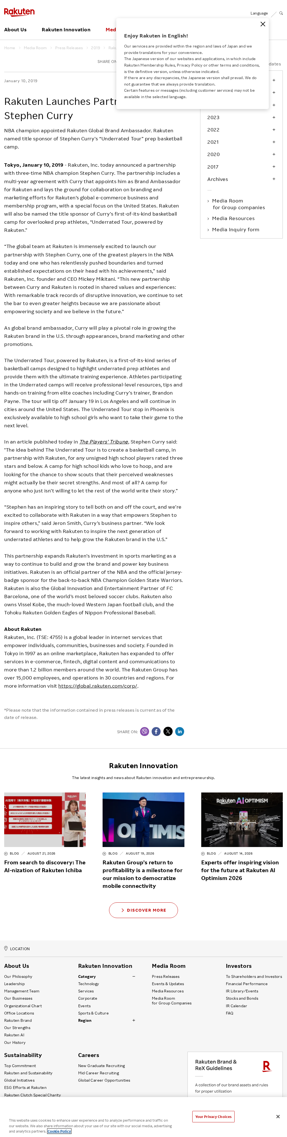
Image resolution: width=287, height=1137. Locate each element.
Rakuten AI (14, 1035)
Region (84, 1020)
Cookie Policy (59, 1131)
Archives (217, 179)
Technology (88, 984)
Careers (88, 1055)
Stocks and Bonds (242, 998)
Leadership (14, 984)
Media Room (35, 48)
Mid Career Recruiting (98, 1073)
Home (9, 48)
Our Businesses (18, 998)
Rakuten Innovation (66, 29)
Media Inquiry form (236, 229)
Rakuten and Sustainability (28, 1073)
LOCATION (20, 949)
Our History (15, 1042)
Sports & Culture (93, 1013)
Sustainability (23, 1055)
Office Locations (19, 1013)
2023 (213, 117)
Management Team (21, 991)
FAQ (229, 1013)
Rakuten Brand (18, 1020)
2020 (213, 154)
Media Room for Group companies (239, 203)
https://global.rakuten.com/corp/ (97, 686)
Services (86, 991)
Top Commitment (20, 1065)
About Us (15, 29)
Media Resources (234, 218)
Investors (239, 966)
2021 (213, 142)
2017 (212, 167)
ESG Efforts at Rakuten (25, 1087)
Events (84, 1006)
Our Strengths (17, 1027)
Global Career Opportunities (104, 1080)
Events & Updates (168, 984)
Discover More (146, 910)
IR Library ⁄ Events (242, 991)
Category (87, 976)
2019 (95, 48)
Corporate (88, 998)
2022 (213, 129)
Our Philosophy (18, 976)
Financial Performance (247, 984)
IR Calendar (236, 1006)
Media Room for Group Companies (172, 1000)
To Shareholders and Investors (254, 976)
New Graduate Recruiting (101, 1065)
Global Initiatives (19, 1080)
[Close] (262, 24)
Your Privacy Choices (213, 1116)
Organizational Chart (23, 1006)
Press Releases (69, 48)
